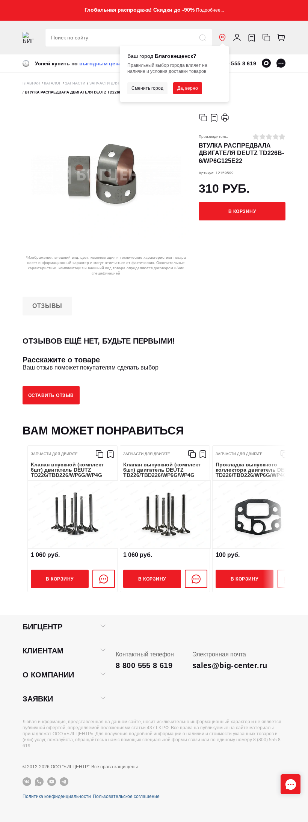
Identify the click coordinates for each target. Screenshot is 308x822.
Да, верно (187, 88)
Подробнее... (210, 10)
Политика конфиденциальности (57, 796)
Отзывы (47, 306)
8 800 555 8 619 (236, 63)
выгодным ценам (102, 63)
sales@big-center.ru (229, 665)
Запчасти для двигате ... (56, 454)
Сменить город (147, 88)
